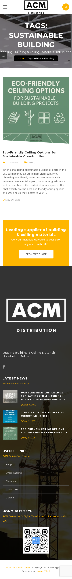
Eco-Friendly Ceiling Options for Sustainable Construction (30, 154)
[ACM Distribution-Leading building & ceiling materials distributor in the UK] (36, 6)
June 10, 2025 (29, 405)
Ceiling (31, 162)
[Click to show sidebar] (3, 55)
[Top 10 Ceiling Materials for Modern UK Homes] (10, 416)
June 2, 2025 (29, 421)
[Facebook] (4, 367)
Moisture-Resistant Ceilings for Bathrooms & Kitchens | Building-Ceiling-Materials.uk (43, 396)
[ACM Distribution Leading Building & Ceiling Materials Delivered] (36, 313)
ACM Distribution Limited (19, 567)
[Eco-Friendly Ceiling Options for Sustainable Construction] (36, 110)
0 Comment (11, 162)
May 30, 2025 (12, 199)
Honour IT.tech (43, 571)
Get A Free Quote (36, 254)
